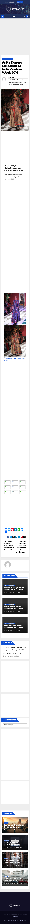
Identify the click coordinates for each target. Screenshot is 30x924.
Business (6, 876)
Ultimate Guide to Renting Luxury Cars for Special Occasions (14, 880)
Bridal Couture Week (7, 58)
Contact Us (15, 920)
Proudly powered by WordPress (10, 914)
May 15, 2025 (9, 830)
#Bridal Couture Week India (15, 82)
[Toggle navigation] (14, 16)
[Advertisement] (15, 34)
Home (5, 920)
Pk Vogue (12, 77)
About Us (10, 920)
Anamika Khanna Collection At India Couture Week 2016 (9, 545)
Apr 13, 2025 (9, 847)
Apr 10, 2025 (9, 865)
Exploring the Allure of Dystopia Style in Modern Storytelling (14, 827)
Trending (6, 840)
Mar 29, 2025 (9, 883)
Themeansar (15, 916)
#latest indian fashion (18, 84)
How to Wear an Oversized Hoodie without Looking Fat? (14, 862)
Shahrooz (18, 830)
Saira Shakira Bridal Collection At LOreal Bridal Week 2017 (13, 627)
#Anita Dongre (22, 79)
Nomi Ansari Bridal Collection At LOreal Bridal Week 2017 (13, 608)
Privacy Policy (23, 920)
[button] (24, 16)
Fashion (6, 822)
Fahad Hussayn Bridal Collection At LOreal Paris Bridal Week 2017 (14, 589)
